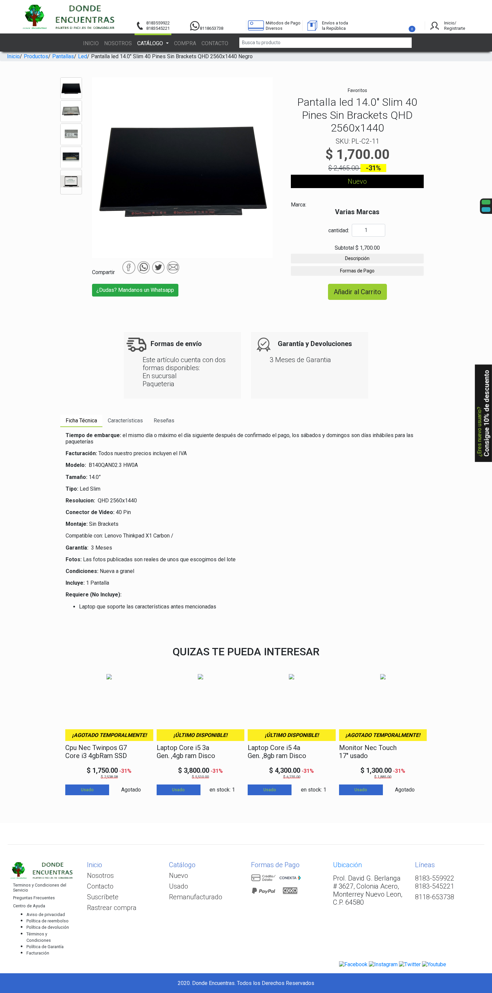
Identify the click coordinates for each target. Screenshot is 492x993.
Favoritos (357, 90)
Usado (178, 886)
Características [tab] (125, 420)
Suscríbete (102, 897)
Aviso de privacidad (45, 914)
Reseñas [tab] (164, 420)
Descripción (357, 258)
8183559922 (158, 22)
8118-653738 (434, 897)
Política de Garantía (45, 946)
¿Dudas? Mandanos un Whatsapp (135, 290)
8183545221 (158, 28)
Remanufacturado (195, 897)
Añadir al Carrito (357, 292)
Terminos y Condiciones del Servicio (39, 888)
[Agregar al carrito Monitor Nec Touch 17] (415, 752)
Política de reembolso (47, 920)
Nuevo (178, 876)
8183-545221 (434, 886)
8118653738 (211, 28)
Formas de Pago (357, 270)
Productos (36, 56)
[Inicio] (70, 17)
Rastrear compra (112, 908)
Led (82, 56)
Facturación (37, 953)
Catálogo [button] (150, 43)
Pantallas (63, 56)
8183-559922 (434, 878)
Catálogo (182, 865)
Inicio (91, 43)
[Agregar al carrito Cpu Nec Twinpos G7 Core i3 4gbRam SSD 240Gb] (142, 752)
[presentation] (67, 729)
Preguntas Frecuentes (34, 897)
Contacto (214, 43)
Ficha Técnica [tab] (81, 420)
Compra (185, 43)
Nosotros (118, 43)
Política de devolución (47, 927)
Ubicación (347, 865)
